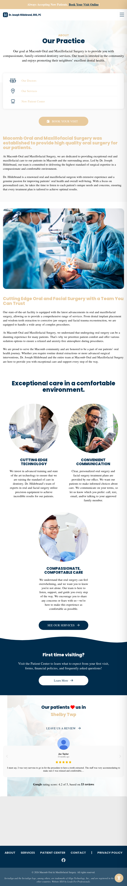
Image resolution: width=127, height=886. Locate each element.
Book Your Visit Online (84, 4)
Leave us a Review (61, 728)
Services (28, 853)
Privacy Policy (110, 853)
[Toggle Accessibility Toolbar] (119, 878)
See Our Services (61, 625)
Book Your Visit (65, 121)
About (10, 853)
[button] (7, 756)
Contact (78, 853)
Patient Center (52, 853)
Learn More (61, 680)
